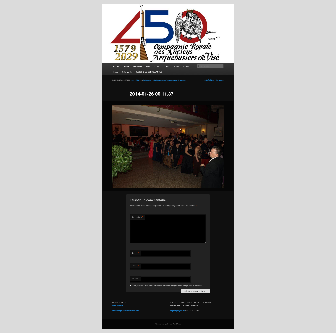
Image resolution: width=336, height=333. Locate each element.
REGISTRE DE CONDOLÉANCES (149, 72)
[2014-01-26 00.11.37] (168, 146)
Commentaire (137, 217)
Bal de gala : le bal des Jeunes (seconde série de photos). (164, 80)
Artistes (186, 66)
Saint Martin (127, 72)
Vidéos (166, 66)
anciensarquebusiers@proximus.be (125, 310)
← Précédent (209, 80)
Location (176, 66)
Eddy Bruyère (117, 305)
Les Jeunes (137, 66)
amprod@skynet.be (177, 310)
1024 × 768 (135, 80)
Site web (135, 278)
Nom (135, 253)
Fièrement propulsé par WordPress (168, 324)
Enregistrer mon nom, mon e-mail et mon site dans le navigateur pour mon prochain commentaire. (168, 286)
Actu (148, 66)
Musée (115, 72)
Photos (156, 66)
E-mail (135, 266)
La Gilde (126, 66)
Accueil (116, 66)
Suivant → (220, 80)
